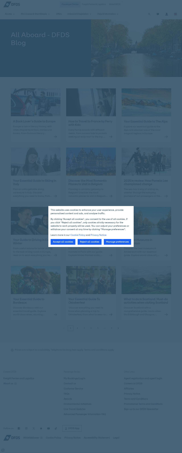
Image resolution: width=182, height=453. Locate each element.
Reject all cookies (89, 241)
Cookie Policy (77, 235)
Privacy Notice (98, 235)
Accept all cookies (63, 241)
